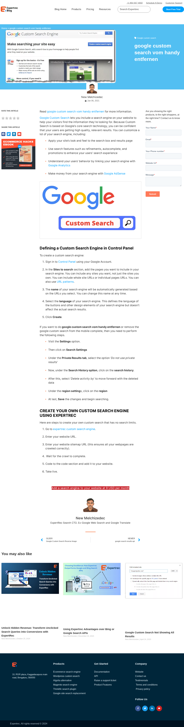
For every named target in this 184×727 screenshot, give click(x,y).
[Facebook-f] (138, 708)
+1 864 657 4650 (134, 3)
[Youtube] (159, 708)
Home (4, 28)
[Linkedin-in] (152, 708)
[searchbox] (131, 9)
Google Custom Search (54, 117)
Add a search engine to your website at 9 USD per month (90, 488)
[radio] (3, 119)
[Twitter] (145, 708)
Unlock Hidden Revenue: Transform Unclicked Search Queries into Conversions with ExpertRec (29, 631)
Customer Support (174, 3)
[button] (144, 9)
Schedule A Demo (154, 3)
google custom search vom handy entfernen (76, 111)
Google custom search (146, 38)
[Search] (147, 9)
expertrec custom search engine (74, 429)
